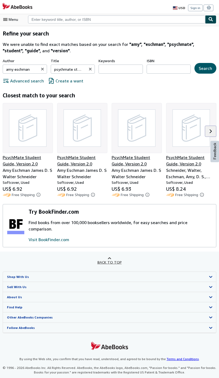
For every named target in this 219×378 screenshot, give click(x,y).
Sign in (195, 8)
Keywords (107, 60)
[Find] (210, 19)
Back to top (109, 262)
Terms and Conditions (183, 359)
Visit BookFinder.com (49, 239)
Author (8, 60)
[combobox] (116, 19)
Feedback (215, 151)
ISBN (150, 60)
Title (55, 60)
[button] (42, 69)
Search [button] (205, 68)
